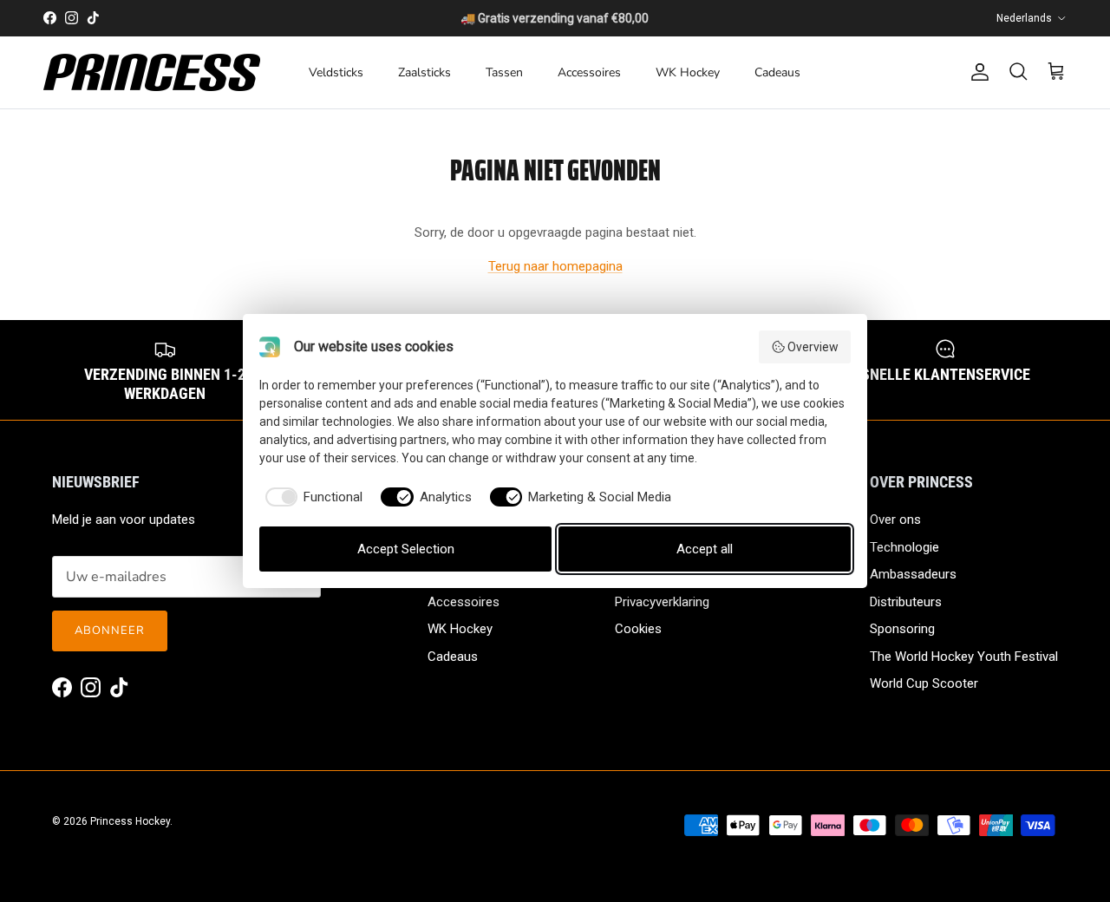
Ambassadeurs (913, 574)
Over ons (895, 519)
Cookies (638, 629)
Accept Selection (405, 549)
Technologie (904, 547)
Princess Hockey (130, 821)
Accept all (704, 549)
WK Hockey (688, 72)
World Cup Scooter (924, 683)
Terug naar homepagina (555, 266)
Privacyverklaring (662, 602)
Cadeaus (777, 72)
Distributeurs (906, 602)
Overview (813, 347)
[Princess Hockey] (151, 72)
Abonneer (110, 630)
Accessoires (589, 72)
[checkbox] (311, 497)
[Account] (976, 72)
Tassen (504, 72)
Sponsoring (902, 629)
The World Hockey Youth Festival (964, 656)
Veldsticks (336, 72)
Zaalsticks (424, 72)
